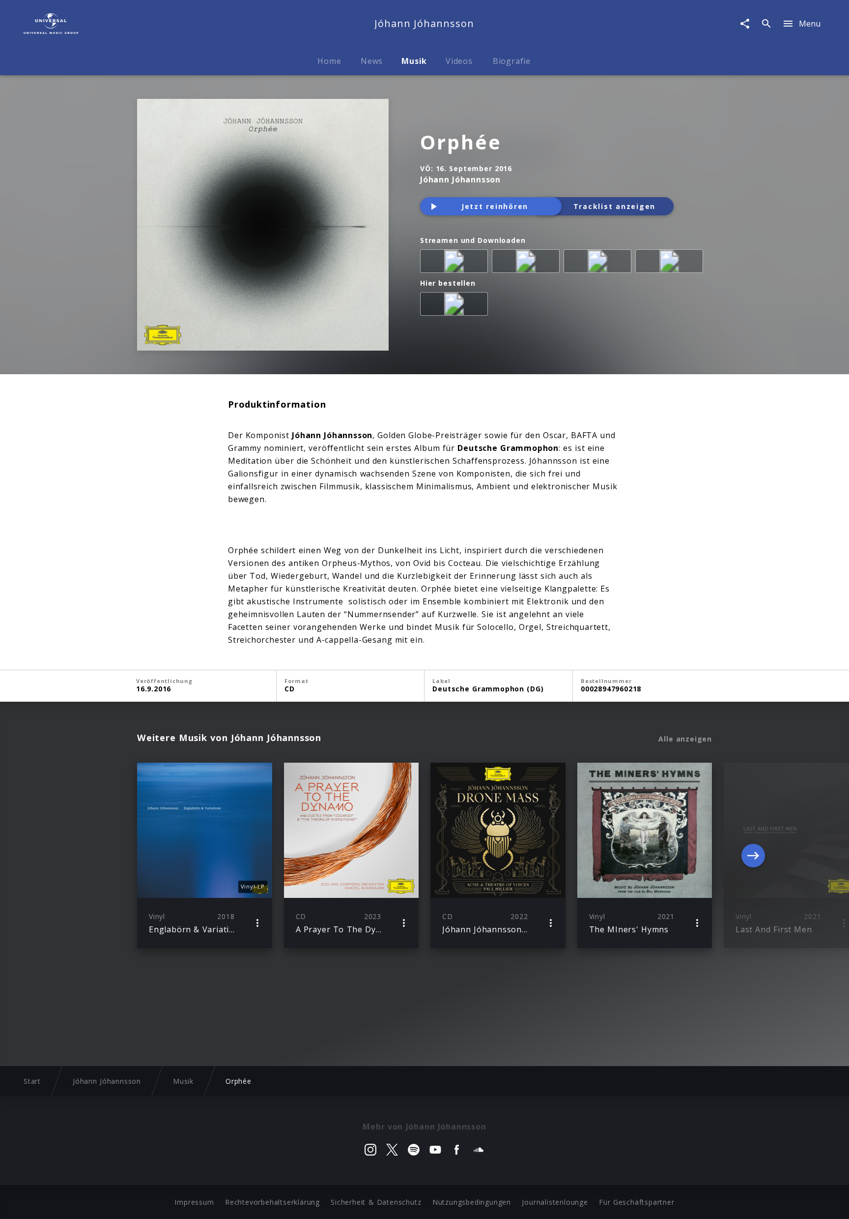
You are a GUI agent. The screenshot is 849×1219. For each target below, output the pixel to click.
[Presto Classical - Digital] (671, 263)
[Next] (753, 855)
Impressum (194, 1202)
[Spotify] (528, 263)
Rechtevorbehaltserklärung (272, 1202)
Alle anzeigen (685, 739)
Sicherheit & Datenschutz (376, 1202)
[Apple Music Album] (456, 263)
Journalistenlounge (555, 1202)
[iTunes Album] (599, 263)
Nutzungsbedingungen (471, 1202)
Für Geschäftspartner (636, 1202)
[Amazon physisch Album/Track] (456, 306)
